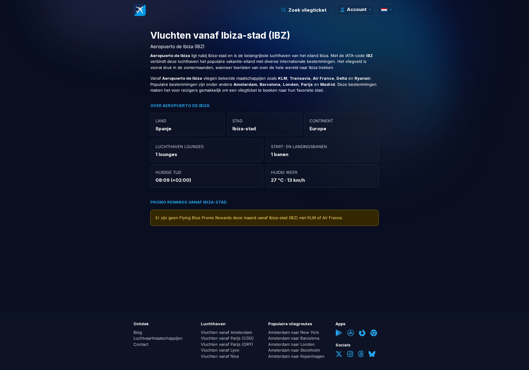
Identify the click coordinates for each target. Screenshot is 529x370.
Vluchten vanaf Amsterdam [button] (226, 332)
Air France (332, 217)
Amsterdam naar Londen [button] (291, 344)
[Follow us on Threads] (361, 355)
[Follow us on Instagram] (350, 355)
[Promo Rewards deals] (139, 9)
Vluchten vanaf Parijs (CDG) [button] (227, 338)
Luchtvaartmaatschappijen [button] (157, 338)
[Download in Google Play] (339, 334)
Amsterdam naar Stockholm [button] (294, 350)
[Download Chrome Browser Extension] (373, 334)
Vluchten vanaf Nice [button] (220, 356)
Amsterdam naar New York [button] (293, 332)
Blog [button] (137, 332)
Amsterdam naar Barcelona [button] (293, 338)
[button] (304, 10)
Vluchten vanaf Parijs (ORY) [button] (227, 344)
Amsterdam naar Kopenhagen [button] (296, 356)
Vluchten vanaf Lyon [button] (220, 350)
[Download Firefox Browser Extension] (362, 334)
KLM (311, 217)
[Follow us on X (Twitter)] (339, 355)
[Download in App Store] (350, 334)
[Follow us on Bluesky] (372, 355)
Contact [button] (140, 344)
